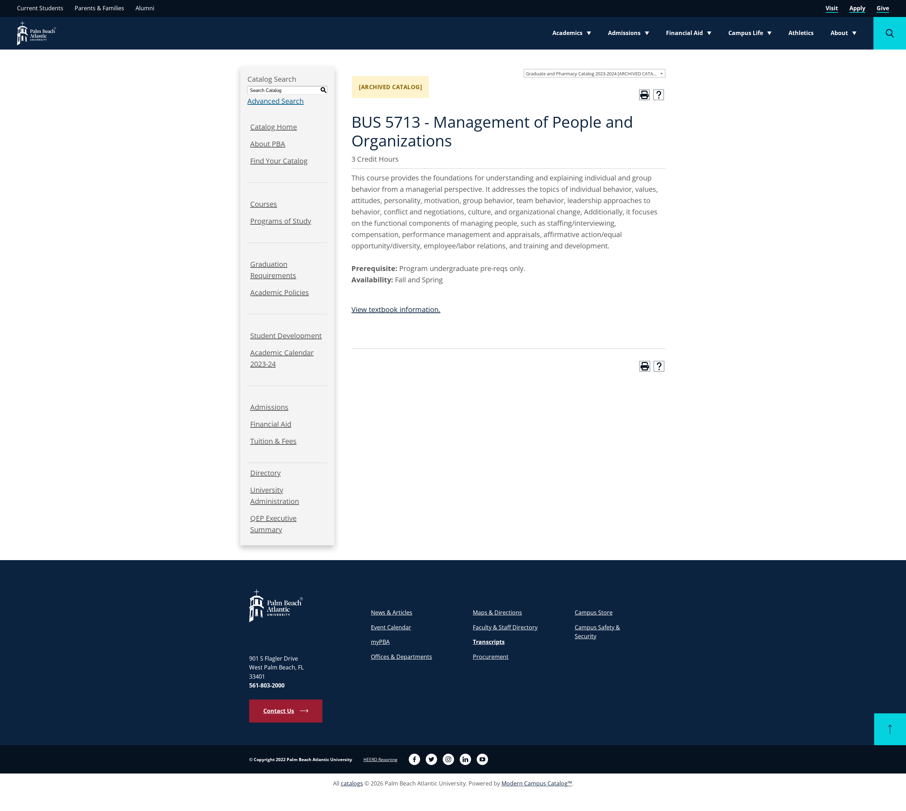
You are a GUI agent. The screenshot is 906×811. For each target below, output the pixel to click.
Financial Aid (689, 34)
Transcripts (489, 642)
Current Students (40, 8)
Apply (857, 8)
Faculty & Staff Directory (505, 627)
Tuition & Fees (273, 441)
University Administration (274, 495)
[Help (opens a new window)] (658, 95)
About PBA (267, 144)
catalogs (352, 783)
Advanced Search (275, 101)
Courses (263, 204)
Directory (265, 473)
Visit (832, 8)
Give (883, 8)
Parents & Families (99, 8)
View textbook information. (395, 309)
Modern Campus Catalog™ (536, 783)
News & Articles (391, 612)
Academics (573, 34)
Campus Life (751, 34)
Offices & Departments (401, 657)
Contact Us (278, 711)
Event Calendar (391, 627)
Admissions (630, 34)
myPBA (380, 642)
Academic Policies (279, 292)
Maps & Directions (497, 612)
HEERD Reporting (380, 760)
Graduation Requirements (273, 269)
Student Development (286, 335)
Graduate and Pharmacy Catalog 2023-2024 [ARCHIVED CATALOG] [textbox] (595, 73)
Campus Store (594, 612)
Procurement (491, 657)
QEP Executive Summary (273, 523)
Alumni (145, 8)
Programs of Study (280, 221)
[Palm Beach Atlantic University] (276, 605)
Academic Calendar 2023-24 (282, 358)
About (846, 34)
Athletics (801, 33)
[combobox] (594, 73)
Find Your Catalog (279, 161)
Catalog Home (273, 127)
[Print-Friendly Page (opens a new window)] (644, 95)
